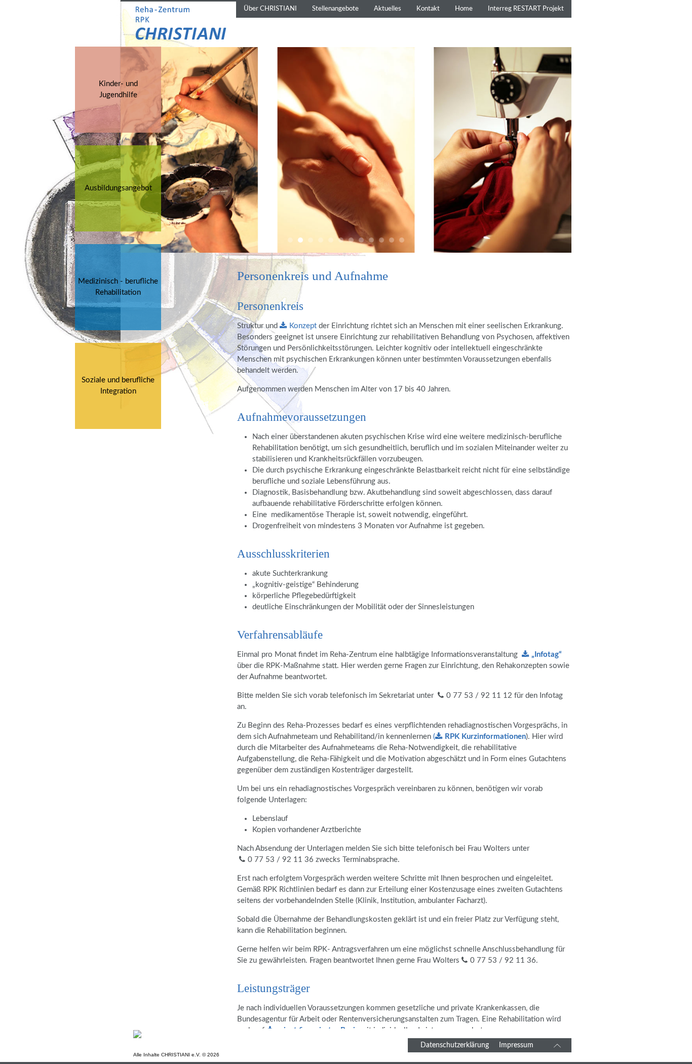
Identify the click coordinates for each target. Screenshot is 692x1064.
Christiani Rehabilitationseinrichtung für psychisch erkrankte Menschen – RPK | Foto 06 (391, 240)
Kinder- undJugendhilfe (118, 89)
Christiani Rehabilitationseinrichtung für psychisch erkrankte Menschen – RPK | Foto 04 (351, 240)
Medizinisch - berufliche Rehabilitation (118, 287)
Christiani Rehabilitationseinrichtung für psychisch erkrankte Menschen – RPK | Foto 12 (330, 240)
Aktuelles (387, 9)
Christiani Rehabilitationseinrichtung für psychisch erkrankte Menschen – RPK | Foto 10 (320, 240)
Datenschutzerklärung (454, 1045)
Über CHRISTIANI (270, 9)
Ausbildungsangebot (118, 188)
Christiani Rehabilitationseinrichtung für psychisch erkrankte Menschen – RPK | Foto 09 (371, 240)
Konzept (304, 326)
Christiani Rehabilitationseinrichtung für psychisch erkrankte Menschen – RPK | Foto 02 (300, 240)
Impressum (516, 1045)
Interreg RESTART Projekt (526, 9)
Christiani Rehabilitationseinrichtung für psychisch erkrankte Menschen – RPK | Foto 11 (361, 240)
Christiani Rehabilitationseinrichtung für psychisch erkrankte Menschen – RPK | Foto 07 (401, 240)
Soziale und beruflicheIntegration (118, 385)
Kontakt (428, 9)
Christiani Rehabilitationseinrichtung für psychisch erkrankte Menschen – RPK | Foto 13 (310, 240)
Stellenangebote (335, 9)
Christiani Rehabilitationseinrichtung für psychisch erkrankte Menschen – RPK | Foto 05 (290, 240)
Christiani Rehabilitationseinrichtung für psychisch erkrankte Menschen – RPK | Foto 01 (381, 240)
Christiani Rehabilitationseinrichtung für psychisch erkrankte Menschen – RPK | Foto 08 (340, 240)
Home (464, 9)
